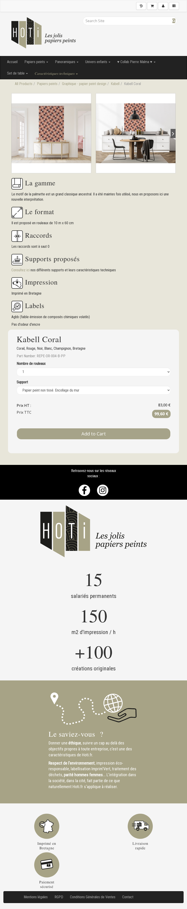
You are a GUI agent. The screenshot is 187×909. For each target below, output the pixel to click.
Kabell (115, 84)
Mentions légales (36, 897)
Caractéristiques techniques (55, 73)
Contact (127, 897)
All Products (23, 84)
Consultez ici (21, 270)
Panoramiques (65, 62)
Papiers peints (35, 62)
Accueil (12, 62)
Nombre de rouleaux (31, 363)
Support (22, 382)
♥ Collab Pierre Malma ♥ (135, 62)
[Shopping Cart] (152, 6)
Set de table (16, 73)
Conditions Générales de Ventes (92, 897)
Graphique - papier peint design (84, 84)
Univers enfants (96, 62)
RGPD (59, 897)
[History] (141, 6)
